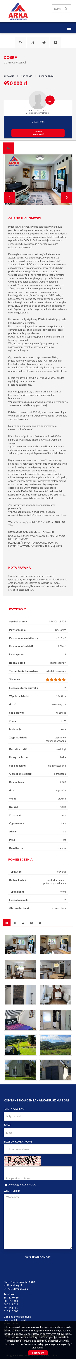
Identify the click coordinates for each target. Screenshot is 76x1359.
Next (66, 197)
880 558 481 (38, 122)
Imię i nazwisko (14, 1108)
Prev (9, 197)
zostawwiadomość (38, 133)
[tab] (8, 148)
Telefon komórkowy (18, 1141)
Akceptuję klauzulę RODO (22, 1184)
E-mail (8, 1125)
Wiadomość (12, 1191)
